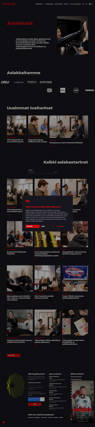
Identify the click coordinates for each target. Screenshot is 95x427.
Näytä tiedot (60, 226)
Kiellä (43, 226)
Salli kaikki (29, 226)
